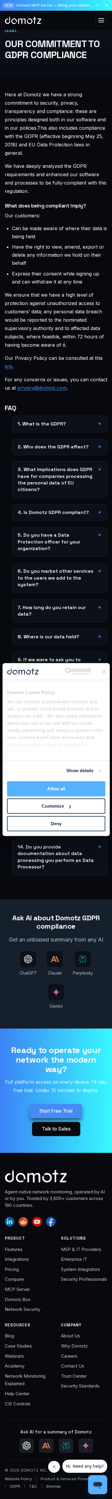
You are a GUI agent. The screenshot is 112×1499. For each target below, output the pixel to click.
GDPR (15, 1486)
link (9, 366)
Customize (53, 806)
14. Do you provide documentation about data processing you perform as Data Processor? (56, 857)
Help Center (17, 1393)
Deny (56, 823)
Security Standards (80, 1386)
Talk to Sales (56, 1129)
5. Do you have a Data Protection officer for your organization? (49, 542)
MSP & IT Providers (81, 1249)
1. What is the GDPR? (42, 424)
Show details (79, 770)
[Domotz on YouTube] (37, 1222)
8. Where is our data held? (48, 637)
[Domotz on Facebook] (51, 1222)
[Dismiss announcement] (106, 5)
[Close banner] (104, 671)
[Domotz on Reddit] (23, 1222)
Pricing (12, 1269)
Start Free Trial (56, 1111)
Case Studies (18, 1346)
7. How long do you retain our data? (52, 610)
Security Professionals (84, 1279)
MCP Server (17, 1289)
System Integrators (80, 1269)
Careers (69, 1356)
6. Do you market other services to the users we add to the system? (55, 578)
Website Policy (18, 1478)
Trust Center (74, 1376)
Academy (14, 1366)
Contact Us (72, 1366)
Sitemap (53, 1486)
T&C (33, 1486)
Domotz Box (17, 1299)
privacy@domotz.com (42, 388)
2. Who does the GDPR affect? (53, 447)
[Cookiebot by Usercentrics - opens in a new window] (68, 671)
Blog (9, 1336)
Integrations (17, 1259)
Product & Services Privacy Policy (72, 1478)
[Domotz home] (23, 20)
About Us (70, 1336)
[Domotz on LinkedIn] (9, 1222)
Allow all (56, 788)
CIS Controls (17, 1404)
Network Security (22, 1309)
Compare (14, 1279)
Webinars (14, 1356)
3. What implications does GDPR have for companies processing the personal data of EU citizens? (55, 479)
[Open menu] (101, 20)
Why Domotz (74, 1346)
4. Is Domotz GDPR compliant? (53, 512)
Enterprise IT (74, 1259)
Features (14, 1249)
